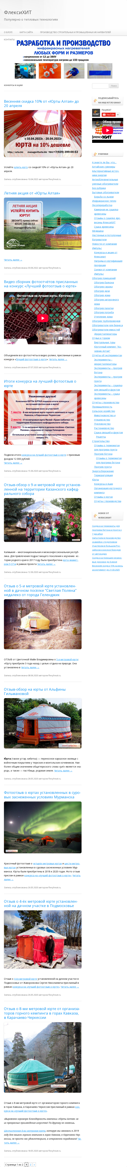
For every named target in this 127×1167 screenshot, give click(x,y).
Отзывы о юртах (103, 496)
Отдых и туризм (101, 338)
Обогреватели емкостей (106, 329)
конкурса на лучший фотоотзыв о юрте (43, 454)
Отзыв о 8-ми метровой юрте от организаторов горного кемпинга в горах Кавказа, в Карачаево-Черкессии (42, 1013)
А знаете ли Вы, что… (104, 162)
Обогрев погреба (104, 312)
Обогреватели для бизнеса (107, 325)
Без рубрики (99, 188)
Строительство (101, 441)
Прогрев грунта (103, 466)
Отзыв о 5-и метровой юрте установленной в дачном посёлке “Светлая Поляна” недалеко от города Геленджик (40, 590)
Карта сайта (26, 32)
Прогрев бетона (103, 453)
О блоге (8, 32)
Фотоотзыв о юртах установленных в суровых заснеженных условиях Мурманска (42, 794)
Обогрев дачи (102, 290)
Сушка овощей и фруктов (108, 432)
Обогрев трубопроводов (106, 321)
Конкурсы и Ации (103, 483)
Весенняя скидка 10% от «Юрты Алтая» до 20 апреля (41, 103)
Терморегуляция (103, 475)
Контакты (9, 39)
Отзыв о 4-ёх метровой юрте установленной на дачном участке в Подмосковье (41, 903)
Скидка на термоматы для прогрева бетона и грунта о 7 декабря (107, 529)
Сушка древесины (104, 226)
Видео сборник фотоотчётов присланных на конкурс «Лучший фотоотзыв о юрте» (41, 283)
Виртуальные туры (104, 342)
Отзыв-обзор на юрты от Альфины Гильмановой (35, 691)
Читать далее (13, 259)
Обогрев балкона (104, 282)
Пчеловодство (102, 423)
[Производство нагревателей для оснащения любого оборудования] (63, 78)
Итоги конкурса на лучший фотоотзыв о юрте (40, 383)
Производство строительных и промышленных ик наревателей (75, 32)
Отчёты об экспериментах (107, 355)
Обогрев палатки (104, 308)
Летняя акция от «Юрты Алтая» (32, 192)
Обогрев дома (102, 295)
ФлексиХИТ (18, 12)
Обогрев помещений (104, 278)
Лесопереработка (102, 205)
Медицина (98, 230)
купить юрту (21, 167)
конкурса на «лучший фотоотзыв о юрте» (47, 875)
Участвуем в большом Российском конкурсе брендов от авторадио (106, 549)
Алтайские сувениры (103, 166)
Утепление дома (103, 316)
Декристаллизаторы (105, 333)
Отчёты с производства (105, 402)
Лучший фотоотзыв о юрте (31, 359)
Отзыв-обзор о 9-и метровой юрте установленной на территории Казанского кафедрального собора (42, 489)
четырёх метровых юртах (47, 863)
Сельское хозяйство (103, 411)
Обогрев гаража (103, 286)
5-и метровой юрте (67, 659)
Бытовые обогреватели (105, 192)
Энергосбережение (103, 471)
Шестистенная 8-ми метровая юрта (24, 1130)
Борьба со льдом (104, 196)
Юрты (95, 479)
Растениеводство (104, 428)
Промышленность (102, 406)
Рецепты (101, 436)
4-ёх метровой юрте (25, 978)
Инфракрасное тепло (104, 200)
